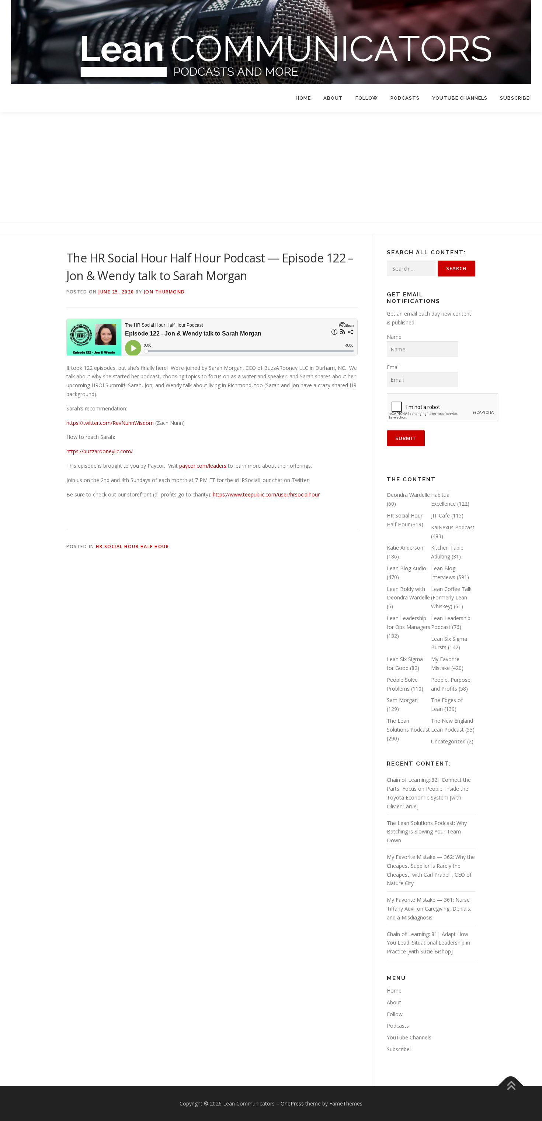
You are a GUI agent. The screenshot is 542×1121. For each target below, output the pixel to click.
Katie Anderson (405, 547)
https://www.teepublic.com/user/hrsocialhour (266, 494)
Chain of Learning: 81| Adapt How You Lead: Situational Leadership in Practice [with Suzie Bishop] (428, 943)
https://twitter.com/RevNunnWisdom (110, 422)
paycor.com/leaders (202, 465)
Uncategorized (448, 741)
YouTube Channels (459, 98)
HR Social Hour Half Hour (132, 546)
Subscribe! (515, 98)
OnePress (292, 1103)
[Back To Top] (511, 1086)
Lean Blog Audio (406, 568)
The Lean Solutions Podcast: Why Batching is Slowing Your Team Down (427, 831)
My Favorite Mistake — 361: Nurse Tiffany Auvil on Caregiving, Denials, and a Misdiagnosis (429, 908)
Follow (366, 98)
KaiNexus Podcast (453, 527)
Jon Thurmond (164, 292)
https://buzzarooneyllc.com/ (99, 451)
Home (303, 98)
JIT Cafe (440, 515)
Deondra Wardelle (408, 494)
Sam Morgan (402, 700)
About (333, 98)
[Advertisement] (271, 167)
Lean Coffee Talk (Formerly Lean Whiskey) (451, 597)
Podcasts (405, 98)
